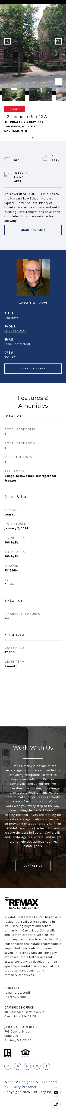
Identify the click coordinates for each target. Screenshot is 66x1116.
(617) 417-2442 (15, 331)
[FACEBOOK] (7, 1066)
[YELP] (46, 1066)
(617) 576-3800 (15, 997)
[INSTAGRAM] (17, 1066)
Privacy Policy (45, 1092)
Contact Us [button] (33, 865)
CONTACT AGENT (33, 368)
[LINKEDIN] (27, 1066)
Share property (33, 229)
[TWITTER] (36, 1066)
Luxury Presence (23, 1087)
